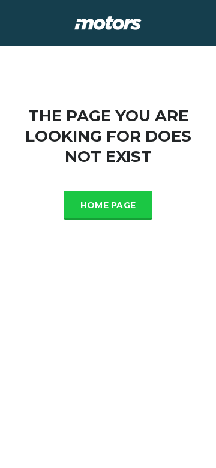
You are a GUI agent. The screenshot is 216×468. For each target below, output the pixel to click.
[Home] (108, 22)
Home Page (108, 205)
